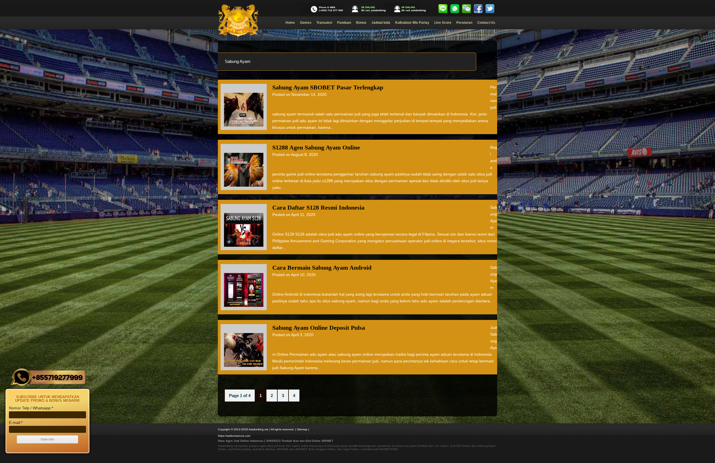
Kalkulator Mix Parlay (412, 23)
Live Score (442, 23)
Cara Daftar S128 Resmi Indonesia (318, 207)
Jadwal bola (380, 23)
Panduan (344, 23)
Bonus (361, 23)
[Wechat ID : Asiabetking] (466, 8)
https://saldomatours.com (234, 435)
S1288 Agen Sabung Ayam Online (316, 147)
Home (290, 23)
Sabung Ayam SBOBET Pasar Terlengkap (327, 87)
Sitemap (302, 429)
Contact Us (486, 23)
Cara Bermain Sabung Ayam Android (321, 267)
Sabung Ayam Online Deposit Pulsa (318, 327)
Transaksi (324, 23)
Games (305, 23)
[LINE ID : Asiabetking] (442, 8)
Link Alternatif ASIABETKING (379, 449)
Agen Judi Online (465, 35)
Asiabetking (225, 445)
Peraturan (464, 23)
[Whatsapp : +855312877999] (454, 8)
